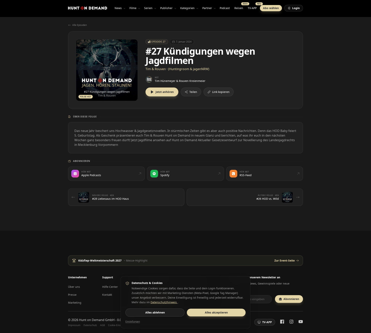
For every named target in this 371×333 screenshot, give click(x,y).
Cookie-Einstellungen (119, 325)
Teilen (193, 92)
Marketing (74, 302)
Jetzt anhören (165, 92)
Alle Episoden (79, 25)
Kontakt (107, 294)
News (118, 8)
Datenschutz (90, 325)
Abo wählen (271, 8)
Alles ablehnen (155, 312)
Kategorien (187, 8)
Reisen (239, 7)
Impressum (74, 325)
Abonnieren (291, 299)
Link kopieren (221, 92)
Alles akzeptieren (216, 312)
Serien (148, 8)
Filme (132, 8)
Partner (207, 8)
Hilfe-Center (110, 287)
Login (296, 8)
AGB (102, 325)
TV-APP (253, 7)
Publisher (166, 8)
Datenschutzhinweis (164, 302)
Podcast (225, 8)
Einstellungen (132, 321)
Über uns (74, 287)
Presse (72, 294)
